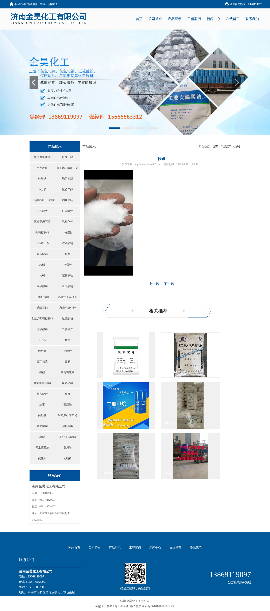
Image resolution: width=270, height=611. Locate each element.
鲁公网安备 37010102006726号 (155, 606)
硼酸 (42, 372)
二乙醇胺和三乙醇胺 (42, 200)
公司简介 (155, 19)
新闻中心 (213, 19)
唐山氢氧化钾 (67, 307)
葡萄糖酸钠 (42, 232)
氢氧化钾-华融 (42, 383)
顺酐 (67, 393)
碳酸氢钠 (67, 275)
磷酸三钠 (42, 307)
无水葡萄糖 (42, 447)
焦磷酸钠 (42, 253)
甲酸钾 (67, 350)
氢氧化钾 (67, 221)
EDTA (42, 340)
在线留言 (233, 19)
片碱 (42, 275)
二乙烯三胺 (42, 243)
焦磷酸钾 (42, 393)
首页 (215, 146)
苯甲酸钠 (42, 426)
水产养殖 (42, 167)
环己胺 (42, 189)
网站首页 (74, 547)
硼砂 (67, 361)
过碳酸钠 (67, 243)
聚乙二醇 (67, 189)
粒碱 (42, 264)
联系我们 (252, 19)
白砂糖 (42, 415)
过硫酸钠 (42, 329)
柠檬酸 (67, 264)
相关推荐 (158, 311)
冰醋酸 (67, 232)
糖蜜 (42, 404)
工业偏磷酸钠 (67, 436)
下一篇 (169, 284)
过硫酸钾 (67, 210)
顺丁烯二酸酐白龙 (67, 167)
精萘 (67, 253)
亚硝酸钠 (67, 286)
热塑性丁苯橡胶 (67, 297)
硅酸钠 (42, 178)
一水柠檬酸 (42, 297)
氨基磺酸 (67, 383)
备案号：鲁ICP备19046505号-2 (115, 606)
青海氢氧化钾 (42, 157)
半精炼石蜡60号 (67, 415)
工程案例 (194, 19)
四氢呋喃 (67, 200)
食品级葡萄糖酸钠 (42, 318)
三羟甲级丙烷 (42, 221)
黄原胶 (67, 447)
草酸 (42, 436)
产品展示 (174, 19)
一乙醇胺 (42, 210)
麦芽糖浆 (42, 361)
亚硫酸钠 (42, 286)
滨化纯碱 (67, 426)
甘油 (67, 340)
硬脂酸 (67, 404)
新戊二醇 (67, 157)
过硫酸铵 (67, 318)
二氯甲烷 (67, 329)
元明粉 (67, 458)
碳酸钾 (42, 350)
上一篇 (154, 284)
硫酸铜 (42, 458)
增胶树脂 (67, 178)
